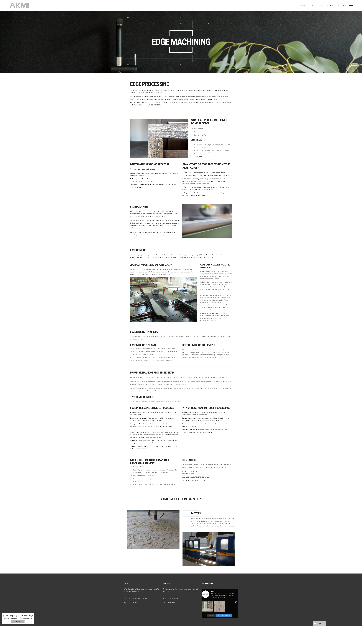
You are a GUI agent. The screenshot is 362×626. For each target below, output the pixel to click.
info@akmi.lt (137, 105)
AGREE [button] (18, 621)
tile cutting (215, 193)
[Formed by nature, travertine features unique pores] (219, 606)
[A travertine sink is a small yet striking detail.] (207, 606)
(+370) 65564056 (192, 471)
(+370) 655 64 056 (154, 105)
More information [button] (27, 618)
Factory (196, 513)
